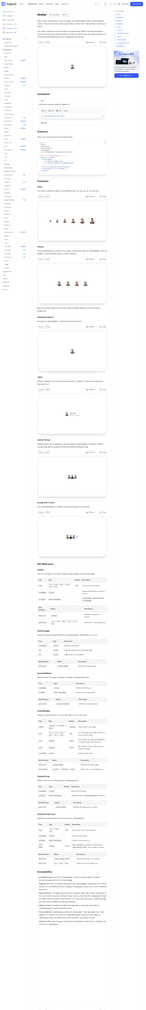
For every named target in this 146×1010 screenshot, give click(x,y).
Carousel (7, 92)
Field (15, 139)
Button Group (15, 82)
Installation (9, 16)
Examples (42, 181)
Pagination (7, 186)
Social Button (15, 232)
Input (15, 146)
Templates (49, 4)
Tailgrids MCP (7, 271)
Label (6, 153)
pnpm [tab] (52, 111)
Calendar (15, 85)
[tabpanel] (72, 116)
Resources (64, 4)
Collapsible (7, 103)
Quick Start (8, 42)
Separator (7, 214)
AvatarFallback (44, 673)
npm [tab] (45, 111)
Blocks (41, 4)
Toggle (6, 264)
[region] (72, 116)
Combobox (8, 107)
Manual (44, 123)
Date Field (15, 118)
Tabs (5, 243)
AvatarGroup (43, 776)
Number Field (15, 175)
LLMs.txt (5, 279)
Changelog (6, 286)
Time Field (15, 254)
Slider (6, 229)
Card (5, 89)
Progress (7, 193)
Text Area (15, 246)
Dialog (15, 128)
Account (125, 4)
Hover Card (8, 143)
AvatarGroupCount (46, 814)
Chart (6, 100)
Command (7, 110)
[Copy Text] (102, 116)
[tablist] (72, 111)
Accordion (7, 53)
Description (15, 125)
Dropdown (7, 135)
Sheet (6, 218)
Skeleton (7, 225)
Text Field (15, 250)
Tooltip (6, 268)
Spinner (6, 236)
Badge (6, 71)
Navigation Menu (9, 171)
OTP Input (7, 178)
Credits (5, 289)
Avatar (6, 67)
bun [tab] (67, 111)
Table (6, 239)
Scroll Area (7, 207)
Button (15, 78)
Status (40, 246)
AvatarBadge (43, 711)
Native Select (8, 168)
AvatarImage (43, 631)
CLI (42, 101)
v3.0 (21, 4)
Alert (5, 57)
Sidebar (6, 221)
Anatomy (42, 131)
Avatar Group (43, 440)
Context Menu (9, 114)
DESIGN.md (6, 282)
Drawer (6, 132)
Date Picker (15, 121)
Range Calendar (15, 200)
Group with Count (45, 502)
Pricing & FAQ (136, 4)
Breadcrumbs (8, 75)
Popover (15, 189)
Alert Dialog (15, 60)
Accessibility (44, 871)
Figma (57, 4)
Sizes (39, 186)
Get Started (7, 39)
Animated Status (45, 317)
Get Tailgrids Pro (125, 75)
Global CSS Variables (11, 46)
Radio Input (8, 196)
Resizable (7, 203)
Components (32, 4)
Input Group (15, 150)
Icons (4, 275)
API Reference (45, 564)
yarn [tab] (60, 111)
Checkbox (7, 96)
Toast (6, 261)
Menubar (7, 164)
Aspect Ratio (8, 64)
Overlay (15, 182)
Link (5, 157)
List (5, 160)
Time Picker (15, 257)
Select (6, 211)
